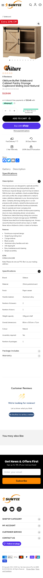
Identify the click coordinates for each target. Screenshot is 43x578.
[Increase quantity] (14, 110)
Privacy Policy (30, 569)
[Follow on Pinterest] (19, 511)
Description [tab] (19, 169)
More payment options (22, 131)
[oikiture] (12, 68)
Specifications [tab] (9, 173)
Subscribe (21, 480)
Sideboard (7, 17)
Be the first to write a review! (21, 414)
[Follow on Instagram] (12, 511)
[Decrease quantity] (5, 110)
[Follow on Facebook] (4, 511)
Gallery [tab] (6, 169)
